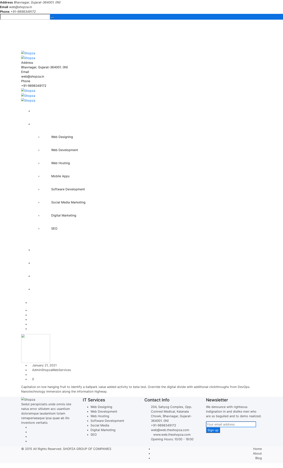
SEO (54, 228)
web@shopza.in (20, 7)
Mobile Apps (60, 176)
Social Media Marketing (68, 202)
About (257, 453)
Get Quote (41, 289)
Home (38, 111)
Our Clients (42, 276)
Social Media (99, 425)
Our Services (43, 124)
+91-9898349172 (41, 25)
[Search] (52, 17)
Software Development (68, 189)
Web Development (64, 150)
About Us (41, 250)
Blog (258, 458)
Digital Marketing (63, 215)
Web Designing (62, 137)
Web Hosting (60, 163)
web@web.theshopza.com (170, 430)
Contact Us (42, 263)
